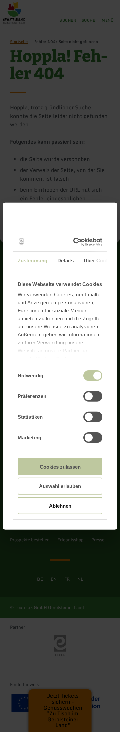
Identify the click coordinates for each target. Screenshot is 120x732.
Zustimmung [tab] (32, 260)
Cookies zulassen (60, 466)
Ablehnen (60, 505)
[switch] (92, 396)
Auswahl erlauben (60, 486)
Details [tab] (65, 260)
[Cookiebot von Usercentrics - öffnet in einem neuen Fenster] (77, 242)
